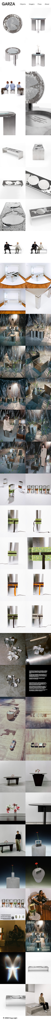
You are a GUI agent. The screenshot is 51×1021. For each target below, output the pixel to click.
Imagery (32, 4)
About (47, 4)
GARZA (7, 5)
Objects (23, 4)
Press (40, 4)
